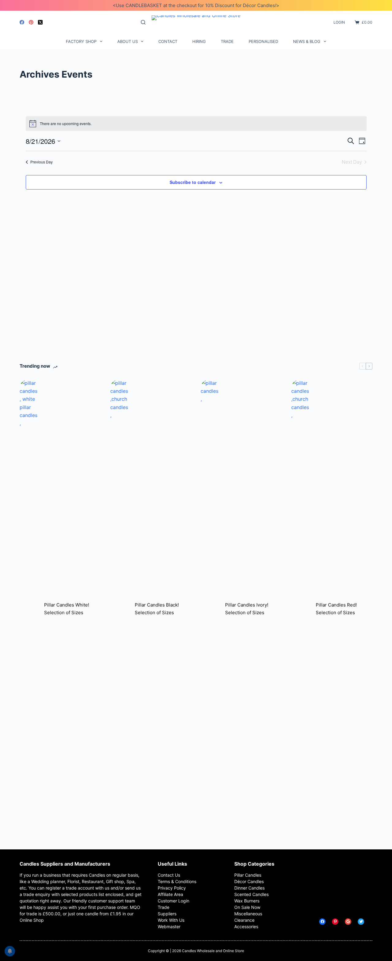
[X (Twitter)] (40, 22)
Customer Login (173, 900)
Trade (163, 907)
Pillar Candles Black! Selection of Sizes (157, 608)
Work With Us (171, 920)
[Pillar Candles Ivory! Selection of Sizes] (210, 609)
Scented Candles (251, 894)
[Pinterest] (31, 22)
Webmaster (169, 926)
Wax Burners (246, 900)
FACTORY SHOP (81, 41)
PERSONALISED (263, 41)
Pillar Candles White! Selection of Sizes (66, 608)
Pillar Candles (247, 875)
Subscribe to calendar (193, 182)
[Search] (143, 22)
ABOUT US (127, 41)
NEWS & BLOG (306, 41)
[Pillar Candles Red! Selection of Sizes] (300, 609)
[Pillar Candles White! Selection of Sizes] (29, 609)
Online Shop (32, 920)
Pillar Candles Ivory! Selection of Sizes (246, 608)
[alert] (196, 123)
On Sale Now (247, 907)
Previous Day (41, 161)
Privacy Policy (172, 887)
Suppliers (167, 913)
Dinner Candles (249, 887)
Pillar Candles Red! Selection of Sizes (336, 608)
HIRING (199, 41)
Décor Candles (249, 881)
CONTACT (167, 41)
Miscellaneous (248, 913)
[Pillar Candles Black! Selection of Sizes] (119, 609)
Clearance (244, 920)
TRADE (227, 41)
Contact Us (169, 875)
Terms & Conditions (177, 881)
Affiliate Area (170, 894)
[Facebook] (22, 22)
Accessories (246, 926)
